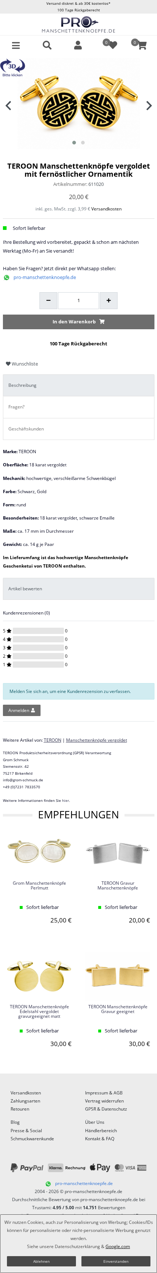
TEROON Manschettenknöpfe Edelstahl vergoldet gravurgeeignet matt (39, 1011)
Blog (15, 1122)
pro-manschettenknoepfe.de (45, 277)
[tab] (78, 385)
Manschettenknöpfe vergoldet (96, 740)
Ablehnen (41, 1261)
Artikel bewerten (25, 589)
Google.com (118, 1246)
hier (65, 800)
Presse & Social (26, 1130)
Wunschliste (24, 363)
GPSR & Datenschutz (106, 1109)
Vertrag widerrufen (104, 1101)
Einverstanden (116, 1261)
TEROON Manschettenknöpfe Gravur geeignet (118, 1009)
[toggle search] (47, 45)
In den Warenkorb (74, 321)
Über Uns (94, 1122)
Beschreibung (22, 385)
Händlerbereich (101, 1130)
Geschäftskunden (26, 429)
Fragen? (16, 407)
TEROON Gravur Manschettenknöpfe (117, 886)
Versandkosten (106, 209)
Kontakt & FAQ (99, 1139)
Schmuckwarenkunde (32, 1139)
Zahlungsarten (25, 1101)
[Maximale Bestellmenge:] (109, 300)
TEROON (52, 740)
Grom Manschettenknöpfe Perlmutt (39, 886)
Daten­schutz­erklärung (77, 1246)
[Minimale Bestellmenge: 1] (48, 300)
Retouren (20, 1109)
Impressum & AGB (104, 1093)
